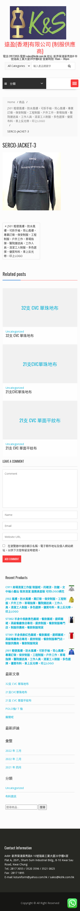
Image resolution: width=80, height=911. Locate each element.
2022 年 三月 (13, 750)
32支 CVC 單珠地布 (39, 307)
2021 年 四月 (13, 767)
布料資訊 (10, 796)
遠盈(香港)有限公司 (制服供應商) (39, 47)
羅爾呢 (9, 717)
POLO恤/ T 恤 (14, 709)
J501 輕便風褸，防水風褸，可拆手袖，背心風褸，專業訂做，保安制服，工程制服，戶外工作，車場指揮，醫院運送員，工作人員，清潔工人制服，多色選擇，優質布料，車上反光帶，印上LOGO (20, 241)
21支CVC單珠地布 (40, 363)
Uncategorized (15, 331)
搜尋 (42, 807)
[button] (74, 83)
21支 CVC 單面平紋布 (40, 419)
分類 (13, 83)
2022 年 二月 (13, 759)
